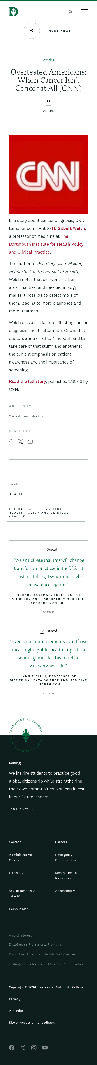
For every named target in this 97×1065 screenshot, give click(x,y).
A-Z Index (16, 1011)
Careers (61, 842)
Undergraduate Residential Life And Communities (46, 964)
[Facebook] (11, 1049)
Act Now (19, 809)
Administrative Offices (20, 857)
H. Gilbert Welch (68, 228)
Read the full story (27, 381)
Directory (16, 873)
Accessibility (65, 891)
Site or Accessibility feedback (32, 1022)
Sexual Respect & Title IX (22, 893)
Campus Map (19, 909)
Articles (48, 60)
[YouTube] (45, 1049)
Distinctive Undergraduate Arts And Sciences (42, 954)
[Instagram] (34, 1049)
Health (16, 494)
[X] (22, 1049)
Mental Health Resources (66, 875)
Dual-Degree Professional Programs (35, 944)
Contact (15, 842)
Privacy (15, 999)
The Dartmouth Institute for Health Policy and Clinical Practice (46, 244)
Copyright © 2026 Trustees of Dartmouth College (46, 987)
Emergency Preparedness (65, 857)
